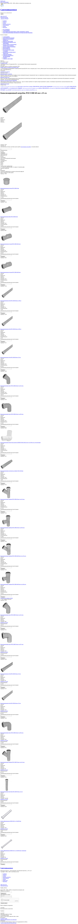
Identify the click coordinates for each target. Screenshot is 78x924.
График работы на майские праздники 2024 (9, 67)
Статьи (4, 22)
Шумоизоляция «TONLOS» (6, 74)
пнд (25, 89)
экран (65, 86)
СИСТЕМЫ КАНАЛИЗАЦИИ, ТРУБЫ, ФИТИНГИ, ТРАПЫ (16, 31)
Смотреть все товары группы (6, 598)
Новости (5, 21)
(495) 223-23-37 (3, 16)
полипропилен (14, 88)
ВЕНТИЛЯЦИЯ (6, 47)
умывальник (55, 86)
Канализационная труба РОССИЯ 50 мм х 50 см (10, 673)
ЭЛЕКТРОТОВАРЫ (7, 54)
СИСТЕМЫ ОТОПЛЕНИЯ (8, 37)
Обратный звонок (4, 17)
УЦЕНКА (5, 57)
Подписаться (3, 893)
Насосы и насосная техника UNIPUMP (8, 80)
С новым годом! (3, 63)
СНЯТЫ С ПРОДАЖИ (8, 58)
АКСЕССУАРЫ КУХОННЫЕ (9, 46)
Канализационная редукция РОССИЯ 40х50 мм (10, 272)
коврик (20, 88)
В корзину (3, 152)
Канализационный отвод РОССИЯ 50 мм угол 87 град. (12, 644)
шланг (10, 90)
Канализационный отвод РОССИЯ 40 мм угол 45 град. (12, 385)
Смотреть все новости (5, 71)
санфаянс (73, 88)
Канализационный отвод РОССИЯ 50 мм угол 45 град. (12, 614)
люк (1, 86)
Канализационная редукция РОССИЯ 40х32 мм (10, 243)
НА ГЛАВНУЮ (6, 29)
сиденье (34, 88)
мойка (58, 86)
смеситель (45, 88)
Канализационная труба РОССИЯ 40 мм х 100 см (10, 300)
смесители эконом (60, 88)
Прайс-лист (5, 880)
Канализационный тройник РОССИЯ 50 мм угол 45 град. (12, 762)
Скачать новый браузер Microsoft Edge (8, 922)
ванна (11, 86)
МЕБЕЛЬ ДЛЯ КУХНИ (8, 41)
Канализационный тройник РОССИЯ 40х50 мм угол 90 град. (13, 584)
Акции (4, 26)
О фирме (5, 20)
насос (63, 86)
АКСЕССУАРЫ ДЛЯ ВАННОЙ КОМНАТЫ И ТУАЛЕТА (9, 45)
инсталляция (16, 86)
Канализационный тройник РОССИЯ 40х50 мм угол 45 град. (13, 556)
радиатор (53, 88)
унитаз (67, 88)
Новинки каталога (7, 24)
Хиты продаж (6, 25)
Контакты (5, 27)
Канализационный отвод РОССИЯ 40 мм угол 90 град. (12, 414)
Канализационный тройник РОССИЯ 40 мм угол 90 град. (12, 527)
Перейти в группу (4, 622)
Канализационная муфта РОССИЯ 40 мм (9, 216)
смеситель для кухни (40, 86)
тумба (23, 88)
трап (9, 88)
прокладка (20, 86)
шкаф (13, 86)
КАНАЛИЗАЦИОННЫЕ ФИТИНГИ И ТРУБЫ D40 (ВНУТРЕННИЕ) (18, 32)
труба (68, 86)
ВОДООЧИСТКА (6, 48)
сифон (50, 88)
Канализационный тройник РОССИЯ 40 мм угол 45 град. (12, 499)
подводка (50, 86)
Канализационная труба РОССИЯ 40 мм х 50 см (10, 357)
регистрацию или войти (26, 146)
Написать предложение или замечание (8, 919)
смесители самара (28, 86)
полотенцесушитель (16, 90)
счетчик (60, 86)
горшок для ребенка (30, 90)
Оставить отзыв (3, 918)
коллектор (30, 88)
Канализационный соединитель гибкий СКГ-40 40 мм (11, 470)
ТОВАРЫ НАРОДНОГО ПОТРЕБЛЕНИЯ (8, 56)
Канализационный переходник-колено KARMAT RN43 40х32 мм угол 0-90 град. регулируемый (20, 442)
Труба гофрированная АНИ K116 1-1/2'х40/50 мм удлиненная (13, 850)
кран (3, 86)
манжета (37, 88)
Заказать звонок (4, 903)
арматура (26, 88)
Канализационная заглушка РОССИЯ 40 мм (9, 188)
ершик (40, 88)
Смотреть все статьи (4, 83)
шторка (3, 90)
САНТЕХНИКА (6, 30)
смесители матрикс (7, 86)
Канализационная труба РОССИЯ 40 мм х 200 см (10, 329)
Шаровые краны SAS (4, 77)
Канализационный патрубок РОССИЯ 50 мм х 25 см (11, 791)
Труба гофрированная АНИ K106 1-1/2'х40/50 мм (10, 821)
